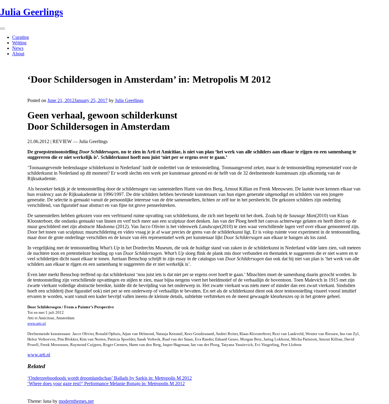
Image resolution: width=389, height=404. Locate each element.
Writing (19, 42)
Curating (20, 37)
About (18, 53)
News (17, 48)
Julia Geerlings (31, 11)
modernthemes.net (76, 401)
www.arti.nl (36, 323)
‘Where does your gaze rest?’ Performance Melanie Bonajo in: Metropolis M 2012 (106, 383)
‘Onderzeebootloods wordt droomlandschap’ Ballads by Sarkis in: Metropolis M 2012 (109, 378)
